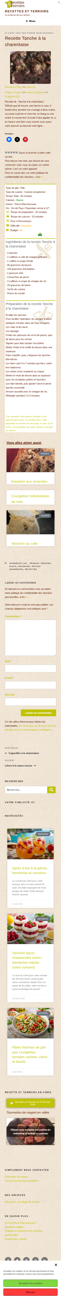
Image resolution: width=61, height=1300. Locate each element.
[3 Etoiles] (11, 152)
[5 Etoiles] (16, 152)
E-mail (9, 678)
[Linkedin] (44, 1260)
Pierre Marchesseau (40, 33)
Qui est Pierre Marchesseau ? (21, 1223)
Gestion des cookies (16, 1239)
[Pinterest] (26, 1260)
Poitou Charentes (35, 92)
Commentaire (13, 616)
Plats (19, 87)
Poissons (31, 87)
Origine (9, 92)
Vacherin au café (24, 543)
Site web (10, 694)
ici (42, 176)
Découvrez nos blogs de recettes (22, 1201)
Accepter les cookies (30, 1283)
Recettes (9, 87)
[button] (56, 1264)
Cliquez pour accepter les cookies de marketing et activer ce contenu (30, 1131)
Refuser (30, 1292)
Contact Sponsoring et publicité (21, 1180)
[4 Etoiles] (14, 152)
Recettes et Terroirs (27, 11)
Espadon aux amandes (29, 481)
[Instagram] (35, 1260)
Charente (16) (12, 96)
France (18, 92)
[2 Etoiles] (8, 152)
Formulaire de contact (16, 1176)
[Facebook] (8, 1260)
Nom (8, 661)
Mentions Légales (14, 1227)
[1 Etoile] (6, 152)
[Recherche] (51, 789)
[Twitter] (17, 1260)
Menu (32, 21)
